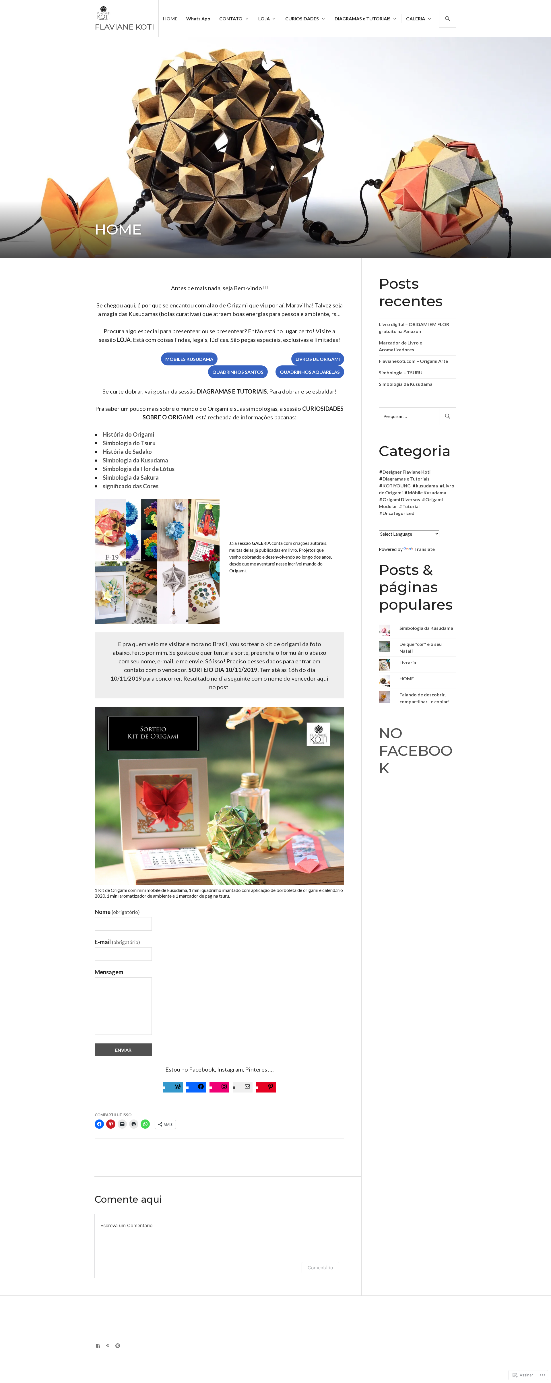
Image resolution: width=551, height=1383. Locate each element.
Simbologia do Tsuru (129, 442)
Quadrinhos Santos (237, 372)
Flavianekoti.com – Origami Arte (413, 361)
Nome (117, 911)
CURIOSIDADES (302, 18)
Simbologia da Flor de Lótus (138, 468)
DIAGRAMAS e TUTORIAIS (363, 18)
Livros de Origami (318, 359)
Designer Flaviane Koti (406, 471)
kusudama (427, 485)
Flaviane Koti (124, 27)
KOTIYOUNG (397, 485)
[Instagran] (107, 1345)
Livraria (407, 662)
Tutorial (411, 506)
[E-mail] (247, 1087)
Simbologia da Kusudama (135, 460)
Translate (424, 549)
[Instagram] (224, 1087)
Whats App (198, 18)
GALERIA (415, 18)
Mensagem (109, 972)
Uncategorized (398, 513)
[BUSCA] (447, 19)
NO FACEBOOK (416, 750)
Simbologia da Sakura (131, 477)
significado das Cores (130, 486)
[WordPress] (177, 1087)
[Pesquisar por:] (417, 416)
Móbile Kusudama (427, 492)
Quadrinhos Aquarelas (310, 372)
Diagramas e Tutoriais (406, 478)
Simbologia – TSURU (400, 372)
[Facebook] (201, 1087)
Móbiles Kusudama (189, 359)
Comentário (320, 1267)
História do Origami (128, 434)
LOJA (264, 18)
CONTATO (230, 18)
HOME (170, 18)
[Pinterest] (270, 1087)
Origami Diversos (401, 499)
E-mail (117, 941)
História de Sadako (127, 451)
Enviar (123, 1050)
